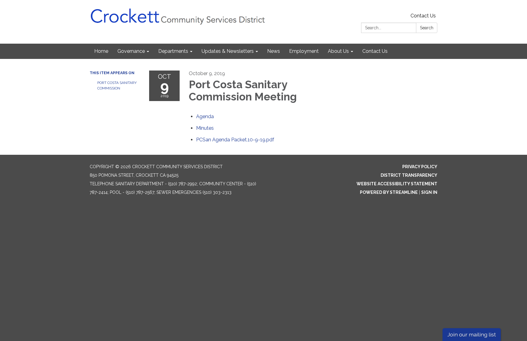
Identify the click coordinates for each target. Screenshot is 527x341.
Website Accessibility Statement (397, 183)
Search (426, 27)
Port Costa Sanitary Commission (117, 85)
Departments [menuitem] (173, 51)
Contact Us (423, 16)
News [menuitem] (273, 51)
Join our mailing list (471, 334)
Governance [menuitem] (131, 51)
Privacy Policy (419, 166)
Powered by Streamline (389, 192)
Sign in (429, 192)
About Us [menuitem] (338, 51)
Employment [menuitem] (304, 51)
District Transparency (409, 175)
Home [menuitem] (101, 51)
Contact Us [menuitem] (375, 51)
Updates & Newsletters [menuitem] (228, 51)
